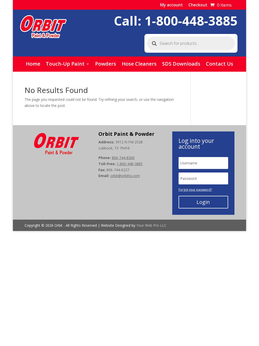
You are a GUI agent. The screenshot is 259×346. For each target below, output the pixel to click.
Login (203, 202)
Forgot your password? (195, 189)
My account (171, 5)
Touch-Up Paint (65, 64)
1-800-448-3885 (191, 20)
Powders (105, 64)
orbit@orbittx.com (125, 175)
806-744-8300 (123, 157)
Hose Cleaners (139, 64)
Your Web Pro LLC (151, 225)
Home (33, 64)
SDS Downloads (181, 64)
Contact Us (219, 64)
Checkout (197, 5)
